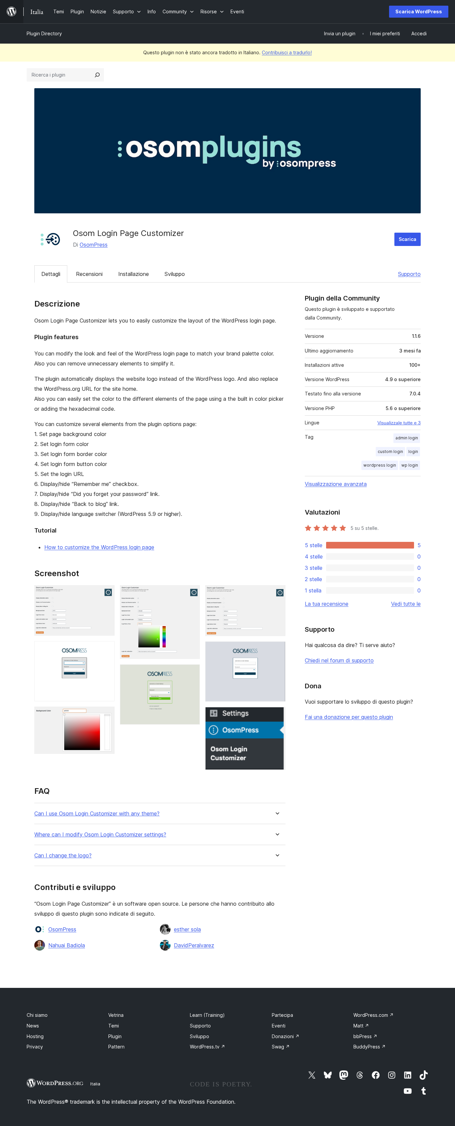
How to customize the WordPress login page (99, 547)
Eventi (278, 1025)
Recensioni (89, 274)
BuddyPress (369, 1046)
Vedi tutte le (406, 603)
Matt (361, 1025)
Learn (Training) (207, 1015)
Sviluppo (175, 274)
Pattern (116, 1046)
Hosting (35, 1036)
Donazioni (285, 1036)
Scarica (407, 239)
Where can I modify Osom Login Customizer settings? (100, 834)
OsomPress (94, 244)
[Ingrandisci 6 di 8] (276, 594)
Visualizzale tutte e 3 (399, 422)
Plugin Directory (44, 33)
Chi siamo (37, 1015)
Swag (281, 1046)
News (33, 1025)
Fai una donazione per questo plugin (349, 717)
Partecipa (282, 1015)
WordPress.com (373, 1015)
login (413, 451)
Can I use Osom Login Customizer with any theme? (97, 813)
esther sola (187, 929)
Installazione (133, 274)
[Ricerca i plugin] (97, 75)
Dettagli (50, 274)
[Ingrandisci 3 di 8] (105, 715)
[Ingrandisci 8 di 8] (276, 716)
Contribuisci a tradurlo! (287, 52)
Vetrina (116, 1015)
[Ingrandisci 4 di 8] (191, 594)
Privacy (35, 1046)
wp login (409, 465)
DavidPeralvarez (194, 945)
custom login (390, 451)
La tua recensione (326, 603)
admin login (406, 437)
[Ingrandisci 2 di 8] (105, 650)
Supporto (409, 274)
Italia (95, 1083)
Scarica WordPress (418, 11)
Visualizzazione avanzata (336, 484)
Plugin (115, 1036)
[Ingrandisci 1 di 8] (105, 594)
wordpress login (379, 465)
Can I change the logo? (63, 855)
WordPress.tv (207, 1046)
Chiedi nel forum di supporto (339, 660)
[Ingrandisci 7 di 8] (276, 650)
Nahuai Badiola (66, 945)
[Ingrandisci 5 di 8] (191, 673)
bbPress (365, 1036)
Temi (113, 1025)
